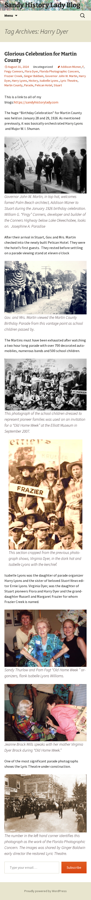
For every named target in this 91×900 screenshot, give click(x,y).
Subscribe (74, 867)
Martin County (13, 85)
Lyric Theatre (69, 81)
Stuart (58, 85)
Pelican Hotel (43, 85)
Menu (8, 15)
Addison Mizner (71, 67)
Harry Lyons (19, 81)
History (33, 81)
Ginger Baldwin (34, 76)
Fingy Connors (13, 71)
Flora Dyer (31, 71)
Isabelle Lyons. (49, 81)
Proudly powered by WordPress (45, 891)
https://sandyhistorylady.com (36, 102)
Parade (28, 85)
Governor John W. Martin (61, 76)
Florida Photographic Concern (59, 71)
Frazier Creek (13, 76)
